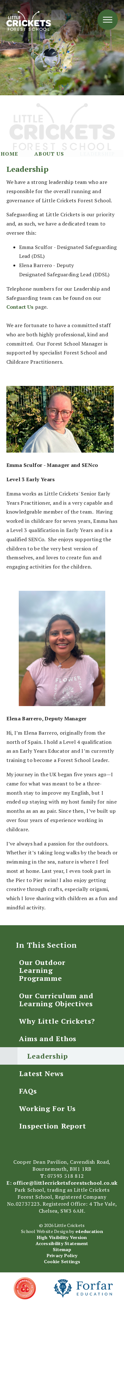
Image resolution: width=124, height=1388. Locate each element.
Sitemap (62, 1249)
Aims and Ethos (47, 1038)
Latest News (41, 1073)
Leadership (97, 153)
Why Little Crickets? (57, 1021)
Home (9, 153)
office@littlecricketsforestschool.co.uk (65, 1182)
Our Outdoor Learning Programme (42, 970)
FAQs (28, 1090)
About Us (49, 153)
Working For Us (47, 1108)
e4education (89, 1231)
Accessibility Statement (62, 1243)
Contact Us (20, 306)
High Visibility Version (62, 1237)
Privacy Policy (62, 1255)
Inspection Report (52, 1125)
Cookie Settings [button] (62, 1261)
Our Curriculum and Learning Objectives (56, 999)
